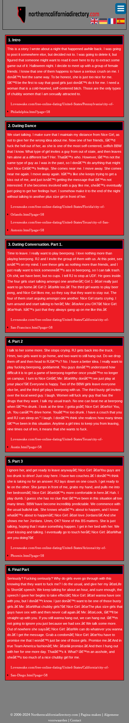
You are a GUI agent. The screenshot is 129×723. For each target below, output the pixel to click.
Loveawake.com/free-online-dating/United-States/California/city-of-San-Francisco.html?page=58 (60, 323)
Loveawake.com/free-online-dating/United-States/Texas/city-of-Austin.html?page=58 (57, 443)
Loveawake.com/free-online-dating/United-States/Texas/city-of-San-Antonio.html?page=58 (60, 226)
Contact (75, 720)
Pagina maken (91, 714)
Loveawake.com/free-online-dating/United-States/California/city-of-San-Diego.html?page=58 (60, 671)
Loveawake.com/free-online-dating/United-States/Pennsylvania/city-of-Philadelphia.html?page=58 (62, 108)
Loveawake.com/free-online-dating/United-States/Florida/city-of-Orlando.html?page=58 (58, 210)
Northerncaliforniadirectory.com (54, 714)
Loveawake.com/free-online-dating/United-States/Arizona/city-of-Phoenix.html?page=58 (58, 551)
